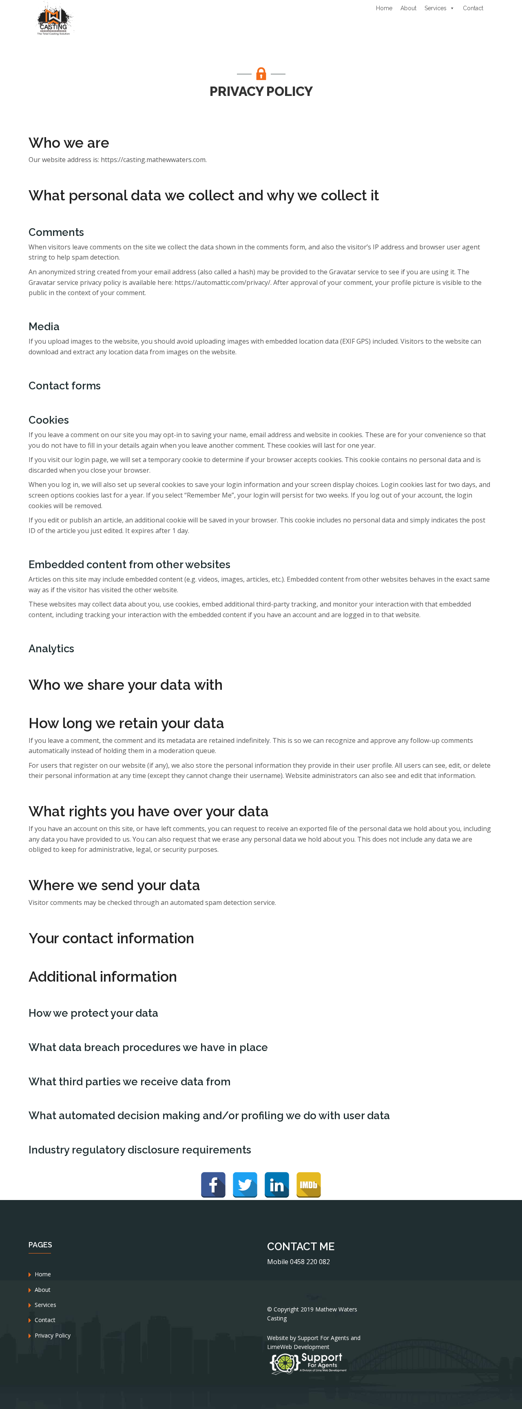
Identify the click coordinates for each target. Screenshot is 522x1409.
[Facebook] (213, 1185)
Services (436, 8)
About (408, 8)
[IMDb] (309, 1185)
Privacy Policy (53, 1335)
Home (384, 8)
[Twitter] (245, 1185)
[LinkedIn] (277, 1185)
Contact (473, 8)
